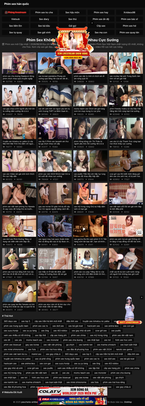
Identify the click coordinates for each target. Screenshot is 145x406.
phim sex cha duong (73, 340)
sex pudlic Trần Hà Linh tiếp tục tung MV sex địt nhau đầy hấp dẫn (89, 175)
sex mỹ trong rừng (99, 335)
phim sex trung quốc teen (16, 326)
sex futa (32, 349)
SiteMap (128, 402)
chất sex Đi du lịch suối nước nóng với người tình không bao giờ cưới (124, 273)
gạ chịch (70, 344)
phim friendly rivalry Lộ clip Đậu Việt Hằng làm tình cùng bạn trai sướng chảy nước (125, 111)
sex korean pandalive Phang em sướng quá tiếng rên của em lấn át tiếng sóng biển (53, 78)
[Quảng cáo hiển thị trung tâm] (72, 42)
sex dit (7, 340)
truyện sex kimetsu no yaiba (96, 321)
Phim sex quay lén (129, 32)
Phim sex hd (129, 25)
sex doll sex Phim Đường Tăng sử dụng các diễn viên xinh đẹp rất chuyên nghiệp (17, 241)
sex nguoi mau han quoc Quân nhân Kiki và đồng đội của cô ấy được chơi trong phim (54, 241)
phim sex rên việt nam (122, 335)
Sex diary (44, 19)
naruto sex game (124, 349)
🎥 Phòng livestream (15, 12)
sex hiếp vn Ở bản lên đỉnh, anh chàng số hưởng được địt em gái (53, 273)
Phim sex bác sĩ (129, 19)
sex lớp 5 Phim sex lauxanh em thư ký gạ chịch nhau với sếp (54, 142)
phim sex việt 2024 (102, 349)
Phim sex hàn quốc (16, 4)
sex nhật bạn (93, 340)
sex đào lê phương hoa (78, 349)
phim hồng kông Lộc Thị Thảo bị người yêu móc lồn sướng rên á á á (89, 142)
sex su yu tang (30, 330)
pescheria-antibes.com (32, 402)
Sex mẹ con (101, 32)
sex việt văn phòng (52, 344)
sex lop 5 (25, 321)
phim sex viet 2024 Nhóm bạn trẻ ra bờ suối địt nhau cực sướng (54, 175)
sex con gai (128, 326)
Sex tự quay (15, 32)
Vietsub (15, 19)
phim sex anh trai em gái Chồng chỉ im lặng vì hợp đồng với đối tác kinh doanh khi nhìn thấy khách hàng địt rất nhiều (125, 242)
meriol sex (36, 354)
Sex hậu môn (72, 12)
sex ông (45, 330)
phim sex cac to (40, 326)
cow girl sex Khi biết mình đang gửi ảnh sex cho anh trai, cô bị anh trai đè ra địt (125, 176)
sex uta (18, 340)
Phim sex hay (101, 12)
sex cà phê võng (43, 359)
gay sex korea (32, 344)
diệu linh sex (72, 321)
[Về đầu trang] (138, 402)
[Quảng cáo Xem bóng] (72, 391)
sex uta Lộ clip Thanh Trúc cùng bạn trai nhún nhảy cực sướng (125, 142)
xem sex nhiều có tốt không (17, 335)
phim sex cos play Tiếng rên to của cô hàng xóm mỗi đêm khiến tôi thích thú (90, 274)
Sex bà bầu (44, 25)
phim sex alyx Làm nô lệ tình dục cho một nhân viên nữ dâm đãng (54, 305)
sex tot (107, 340)
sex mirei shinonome (14, 349)
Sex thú (72, 19)
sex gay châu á (53, 354)
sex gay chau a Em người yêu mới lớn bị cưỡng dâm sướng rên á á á (19, 110)
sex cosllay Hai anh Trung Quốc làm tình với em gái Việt (125, 77)
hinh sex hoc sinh (123, 340)
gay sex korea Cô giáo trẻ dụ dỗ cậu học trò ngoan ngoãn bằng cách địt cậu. (54, 208)
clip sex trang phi (58, 335)
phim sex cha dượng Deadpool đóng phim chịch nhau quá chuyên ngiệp (18, 77)
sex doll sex (58, 326)
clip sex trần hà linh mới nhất (48, 321)
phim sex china (78, 335)
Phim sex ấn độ (101, 19)
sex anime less (112, 326)
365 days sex (10, 321)
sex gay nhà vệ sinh (81, 330)
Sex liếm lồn (15, 25)
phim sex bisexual (12, 344)
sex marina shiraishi (106, 344)
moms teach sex (34, 340)
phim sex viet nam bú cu (15, 354)
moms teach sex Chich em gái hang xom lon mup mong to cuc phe (89, 110)
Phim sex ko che (44, 12)
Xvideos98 (129, 12)
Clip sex (101, 25)
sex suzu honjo (11, 330)
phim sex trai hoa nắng (51, 349)
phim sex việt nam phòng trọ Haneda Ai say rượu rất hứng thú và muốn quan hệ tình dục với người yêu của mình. (19, 210)
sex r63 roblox (60, 330)
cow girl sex (101, 330)
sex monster (53, 340)
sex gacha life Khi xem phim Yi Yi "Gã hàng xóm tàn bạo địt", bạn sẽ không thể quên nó (90, 241)
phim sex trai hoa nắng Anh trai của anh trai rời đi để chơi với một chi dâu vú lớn (19, 274)
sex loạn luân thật (128, 344)
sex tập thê (40, 335)
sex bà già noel (75, 326)
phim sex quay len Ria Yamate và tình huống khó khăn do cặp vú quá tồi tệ (19, 305)
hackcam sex (93, 326)
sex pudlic (116, 330)
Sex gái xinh (44, 32)
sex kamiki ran (85, 344)
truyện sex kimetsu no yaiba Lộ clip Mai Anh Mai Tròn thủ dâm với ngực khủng (18, 143)
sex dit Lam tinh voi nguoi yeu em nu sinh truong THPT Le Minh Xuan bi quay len (54, 111)
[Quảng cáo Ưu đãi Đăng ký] (72, 400)
